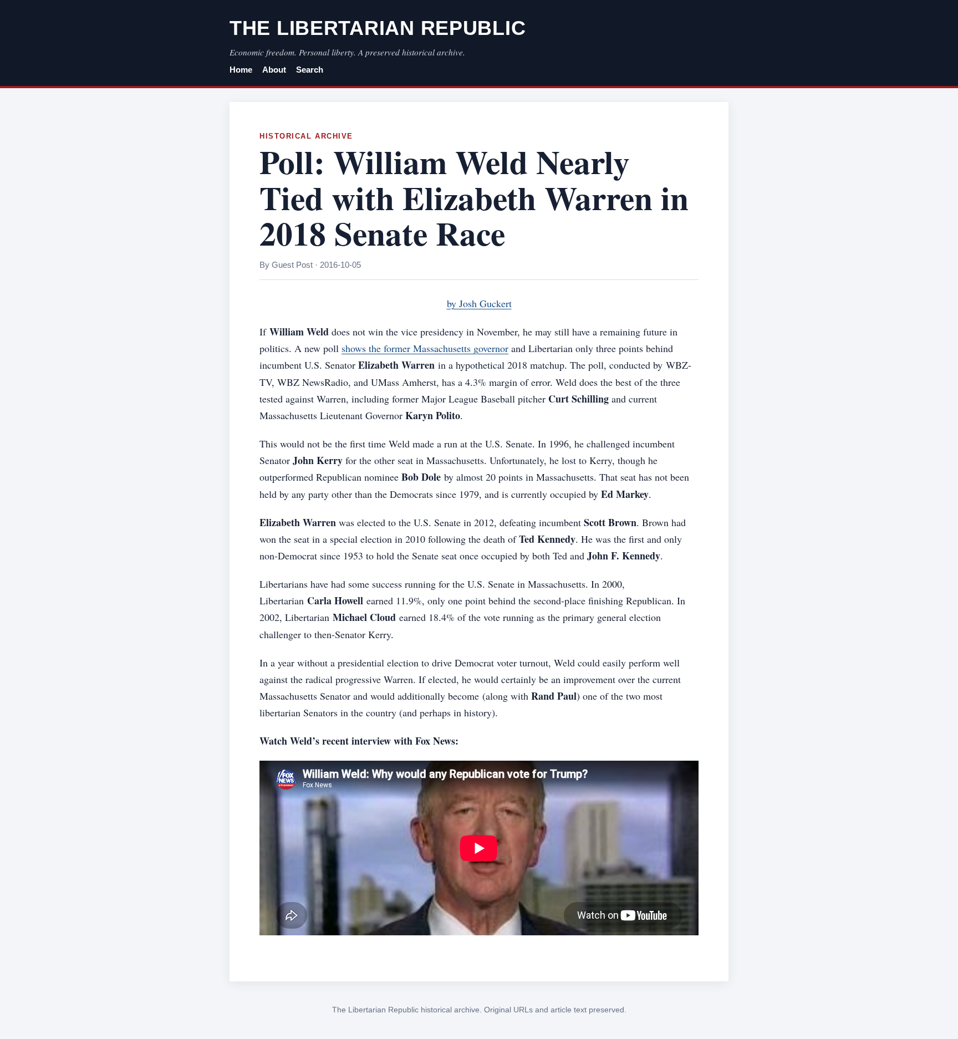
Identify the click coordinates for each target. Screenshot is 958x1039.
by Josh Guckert (479, 303)
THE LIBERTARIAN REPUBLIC (378, 28)
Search (309, 69)
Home (241, 69)
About (274, 69)
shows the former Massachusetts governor (425, 348)
